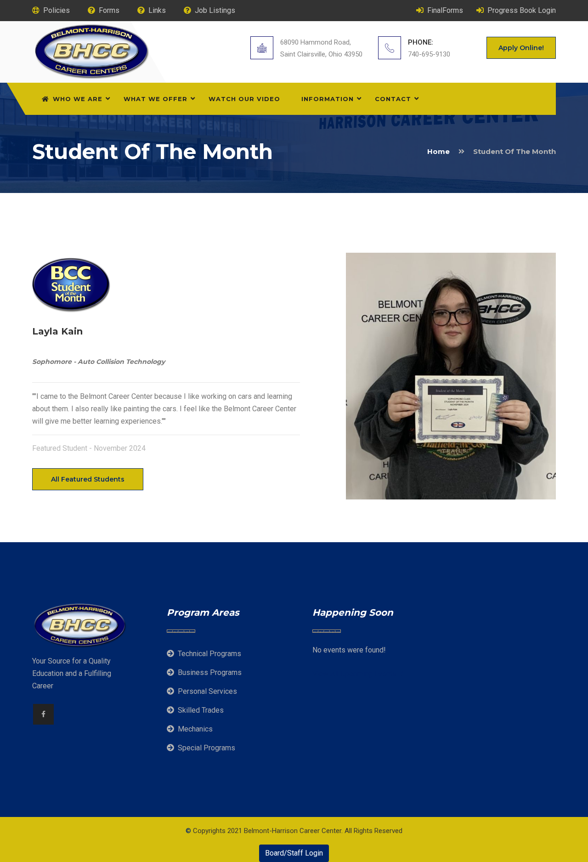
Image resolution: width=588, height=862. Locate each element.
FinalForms (445, 10)
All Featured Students (87, 479)
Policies (56, 10)
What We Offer (155, 98)
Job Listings (215, 10)
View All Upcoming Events (355, 673)
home (438, 151)
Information (327, 98)
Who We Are (77, 98)
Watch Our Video (244, 98)
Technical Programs (209, 653)
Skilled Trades (201, 710)
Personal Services (207, 691)
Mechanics (195, 729)
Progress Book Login (521, 10)
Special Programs (206, 747)
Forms (109, 10)
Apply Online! (521, 48)
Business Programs (210, 672)
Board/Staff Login (294, 853)
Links (157, 10)
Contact (393, 98)
